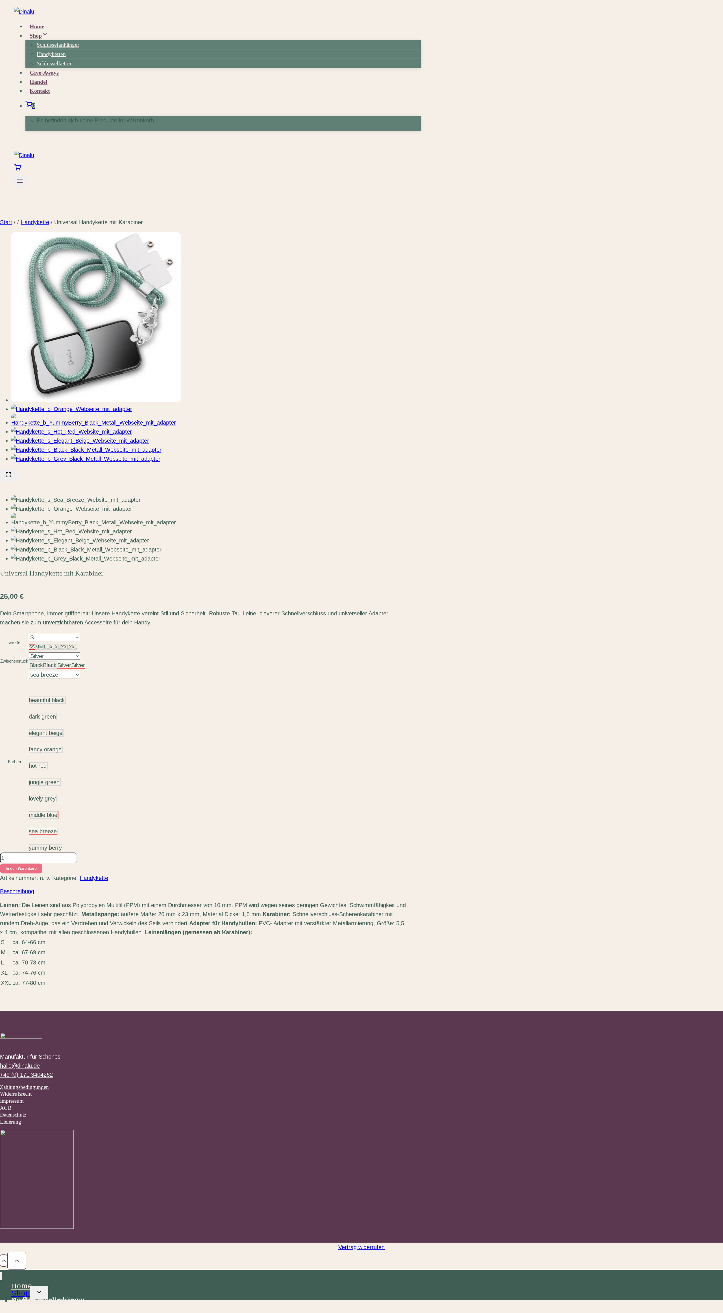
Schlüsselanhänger (58, 45)
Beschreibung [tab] (17, 891)
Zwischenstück (14, 661)
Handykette (94, 878)
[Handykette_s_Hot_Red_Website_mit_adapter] (71, 432)
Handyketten (51, 54)
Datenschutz (13, 1115)
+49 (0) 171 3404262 (26, 1075)
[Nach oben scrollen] (3, 1260)
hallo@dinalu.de (20, 1066)
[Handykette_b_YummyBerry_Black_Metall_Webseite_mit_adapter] (93, 422)
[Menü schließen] (1, 1276)
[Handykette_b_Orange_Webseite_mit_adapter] (71, 409)
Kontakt (40, 91)
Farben (14, 761)
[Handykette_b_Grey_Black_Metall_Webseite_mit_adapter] (85, 459)
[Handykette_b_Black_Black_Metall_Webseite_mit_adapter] (86, 450)
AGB (6, 1108)
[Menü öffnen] (20, 181)
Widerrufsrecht (16, 1094)
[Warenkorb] (17, 169)
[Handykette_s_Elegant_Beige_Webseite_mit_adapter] (80, 441)
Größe (14, 642)
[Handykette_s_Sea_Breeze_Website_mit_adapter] (96, 400)
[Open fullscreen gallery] (8, 475)
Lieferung (10, 1122)
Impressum (12, 1101)
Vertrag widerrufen (361, 1247)
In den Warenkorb (21, 868)
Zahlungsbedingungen (24, 1087)
